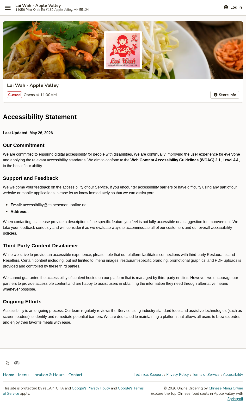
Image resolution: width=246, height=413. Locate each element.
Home (8, 375)
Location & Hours (48, 375)
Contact (75, 375)
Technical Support (148, 374)
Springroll (235, 398)
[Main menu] (7, 7)
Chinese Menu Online (226, 388)
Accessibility (233, 374)
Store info (227, 94)
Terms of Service (206, 374)
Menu (23, 375)
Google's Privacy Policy (91, 388)
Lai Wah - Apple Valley (38, 5)
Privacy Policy (177, 374)
